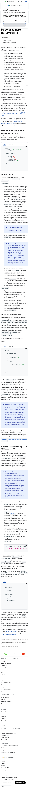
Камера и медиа (5, 687)
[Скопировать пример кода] (27, 146)
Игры (2, 680)
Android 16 (3, 714)
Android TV (3, 706)
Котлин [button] (11, 144)
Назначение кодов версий (18, 263)
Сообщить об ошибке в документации (10, 747)
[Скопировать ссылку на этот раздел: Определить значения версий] (22, 314)
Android (3, 661)
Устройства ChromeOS (6, 701)
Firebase (3, 765)
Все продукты (4, 770)
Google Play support (5, 750)
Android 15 (3, 716)
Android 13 (3, 720)
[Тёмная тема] (25, 146)
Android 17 (3, 711)
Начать (15, 25)
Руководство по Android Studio (8, 731)
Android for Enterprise (6, 663)
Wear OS (3, 699)
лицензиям (3, 641)
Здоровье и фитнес (5, 684)
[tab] (4, 144)
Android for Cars (5, 703)
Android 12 (3, 723)
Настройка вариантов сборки (9, 634)
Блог (2, 672)
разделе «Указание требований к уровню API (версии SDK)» (13, 113)
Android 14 (3, 718)
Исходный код (4, 667)
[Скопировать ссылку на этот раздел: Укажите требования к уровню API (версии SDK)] (16, 449)
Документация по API (6, 735)
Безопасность (4, 665)
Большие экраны (5, 697)
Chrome (3, 763)
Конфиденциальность (6, 689)
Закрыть (14, 20)
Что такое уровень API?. (11, 631)
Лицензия (15, 775)
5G (2, 691)
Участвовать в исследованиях (8, 752)
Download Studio (5, 737)
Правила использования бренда (9, 777)
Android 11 (3, 725)
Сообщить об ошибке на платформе (9, 745)
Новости (3, 670)
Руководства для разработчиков (8, 733)
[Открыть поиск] (19, 1)
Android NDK (4, 739)
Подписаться (20, 782)
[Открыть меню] (2, 1)
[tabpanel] (14, 158)
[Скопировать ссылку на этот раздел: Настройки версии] (14, 174)
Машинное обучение (6, 682)
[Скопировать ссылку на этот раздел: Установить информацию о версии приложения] (19, 133)
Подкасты (3, 674)
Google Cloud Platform (6, 767)
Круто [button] (4, 144)
